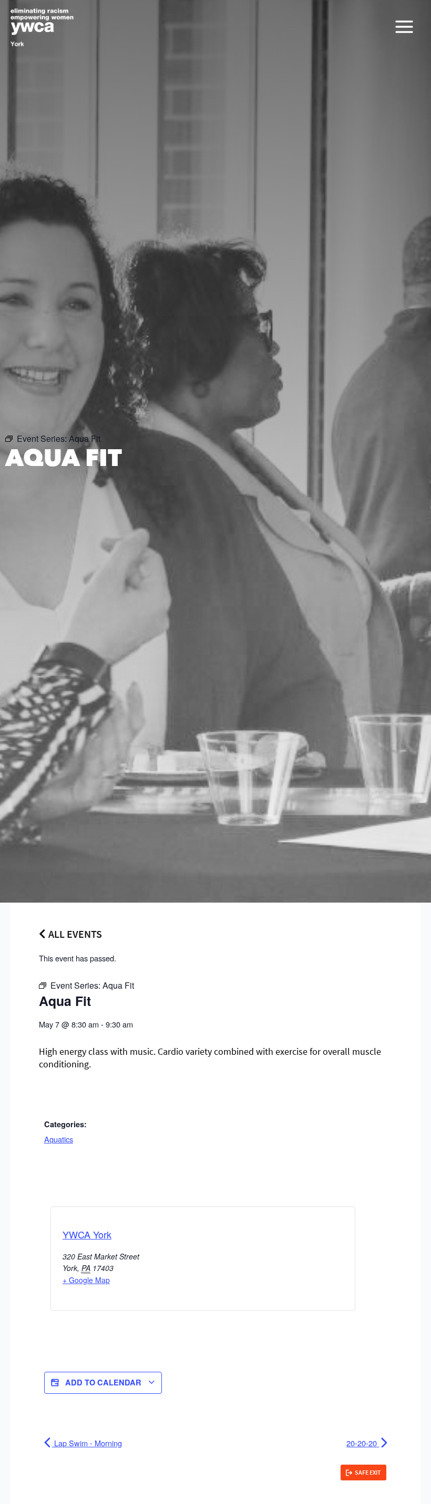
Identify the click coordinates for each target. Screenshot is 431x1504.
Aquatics (58, 1139)
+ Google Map (86, 1280)
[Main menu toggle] (404, 26)
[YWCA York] (42, 27)
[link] (363, 1472)
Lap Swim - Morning (87, 1442)
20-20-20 (362, 1442)
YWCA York (87, 1234)
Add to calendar (103, 1382)
